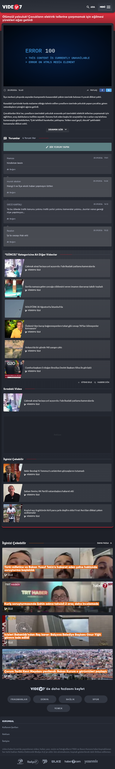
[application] (57, 384)
